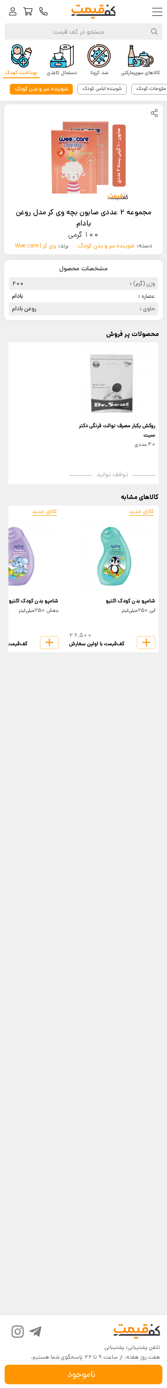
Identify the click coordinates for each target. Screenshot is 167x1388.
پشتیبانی (114, 1347)
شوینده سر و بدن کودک (106, 245)
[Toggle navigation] (159, 12)
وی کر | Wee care (35, 245)
